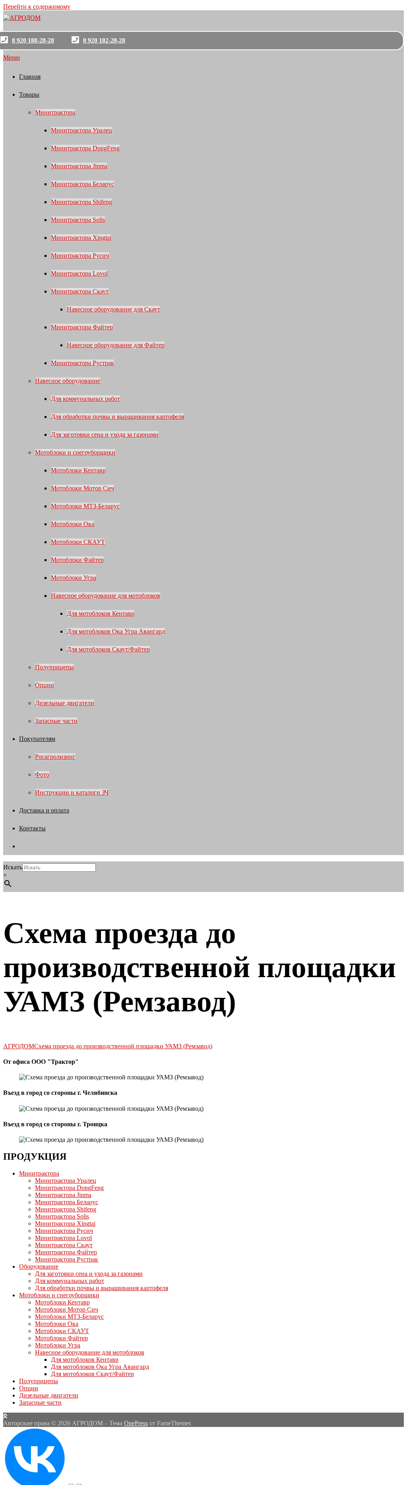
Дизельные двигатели (64, 703)
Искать (12, 867)
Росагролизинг (55, 756)
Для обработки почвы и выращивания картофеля (117, 416)
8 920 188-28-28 (33, 40)
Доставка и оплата (44, 810)
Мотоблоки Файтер (77, 559)
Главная (30, 76)
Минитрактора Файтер (82, 327)
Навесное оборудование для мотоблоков (105, 595)
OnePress (136, 1423)
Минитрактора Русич (80, 255)
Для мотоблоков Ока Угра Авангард (116, 631)
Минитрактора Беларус (82, 184)
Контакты (32, 828)
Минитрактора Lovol (79, 273)
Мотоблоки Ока (72, 524)
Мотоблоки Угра (73, 577)
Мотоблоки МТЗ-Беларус (85, 506)
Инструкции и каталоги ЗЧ (72, 792)
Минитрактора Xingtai (81, 237)
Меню (11, 57)
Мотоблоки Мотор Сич (82, 488)
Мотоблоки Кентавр (78, 470)
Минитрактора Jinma (79, 166)
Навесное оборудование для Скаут (113, 309)
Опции (44, 685)
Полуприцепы (54, 667)
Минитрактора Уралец (81, 130)
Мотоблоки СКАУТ (78, 541)
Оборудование (38, 1266)
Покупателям (37, 738)
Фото (42, 774)
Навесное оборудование (67, 380)
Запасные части (56, 720)
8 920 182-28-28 (104, 40)
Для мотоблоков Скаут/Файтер (108, 649)
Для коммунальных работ (85, 398)
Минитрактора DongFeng (85, 148)
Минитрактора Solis (78, 219)
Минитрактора (55, 112)
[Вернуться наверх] (5, 1416)
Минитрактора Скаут (80, 291)
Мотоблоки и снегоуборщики (75, 452)
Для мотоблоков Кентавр (100, 613)
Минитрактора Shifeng (81, 201)
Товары (29, 94)
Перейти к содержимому (36, 6)
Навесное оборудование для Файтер (116, 345)
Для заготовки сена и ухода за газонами (105, 434)
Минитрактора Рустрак (82, 363)
